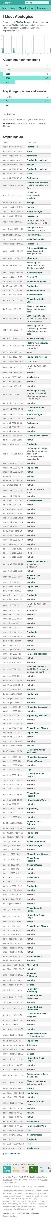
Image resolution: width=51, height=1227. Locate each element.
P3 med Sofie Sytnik (36, 290)
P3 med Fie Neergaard (37, 653)
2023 (8, 73)
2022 (8, 78)
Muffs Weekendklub (36, 239)
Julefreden (32, 1045)
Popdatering (32, 286)
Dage (4, 8)
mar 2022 (23, 119)
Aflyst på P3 (32, 964)
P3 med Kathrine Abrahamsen (34, 997)
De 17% (30, 192)
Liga (29, 769)
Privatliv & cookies (24, 1213)
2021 (8, 82)
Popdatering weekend (37, 160)
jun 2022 (31, 123)
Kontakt (36, 1213)
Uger (13, 8)
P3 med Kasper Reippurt (34, 576)
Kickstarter (32, 155)
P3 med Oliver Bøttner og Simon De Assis (37, 1035)
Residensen (32, 146)
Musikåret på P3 (34, 956)
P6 (7, 105)
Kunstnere (42, 8)
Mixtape (30, 984)
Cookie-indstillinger (10, 1216)
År (32, 8)
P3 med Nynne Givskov (37, 435)
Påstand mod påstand (37, 182)
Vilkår (14, 1213)
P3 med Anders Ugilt (36, 338)
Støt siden (6, 1213)
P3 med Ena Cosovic (36, 281)
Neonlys (30, 164)
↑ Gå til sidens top (11, 1153)
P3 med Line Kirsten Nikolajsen (36, 751)
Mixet (29, 151)
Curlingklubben (34, 1074)
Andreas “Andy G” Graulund (23, 1177)
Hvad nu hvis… (34, 234)
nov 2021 (13, 119)
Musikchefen (33, 377)
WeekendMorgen (34, 211)
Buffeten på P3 (33, 262)
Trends (7, 1169)
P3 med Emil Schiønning (32, 974)
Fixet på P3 (32, 277)
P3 (7, 101)
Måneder (23, 8)
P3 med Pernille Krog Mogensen (36, 1015)
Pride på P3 (32, 227)
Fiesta (30, 1130)
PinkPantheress (23, 22)
